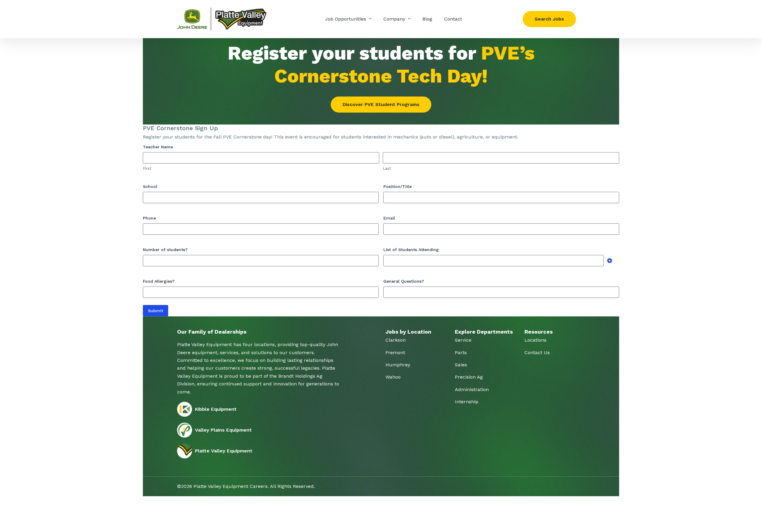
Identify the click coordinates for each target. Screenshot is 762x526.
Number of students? (165, 249)
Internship (466, 401)
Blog (427, 19)
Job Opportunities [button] (346, 19)
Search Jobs (549, 19)
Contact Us (537, 352)
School (150, 186)
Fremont (395, 352)
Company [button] (395, 19)
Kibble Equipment (216, 409)
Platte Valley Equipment (223, 451)
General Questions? (403, 281)
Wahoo (393, 377)
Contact (453, 19)
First (147, 168)
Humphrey (397, 365)
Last (387, 168)
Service (463, 340)
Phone (149, 218)
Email (389, 218)
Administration (472, 389)
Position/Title (397, 186)
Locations (535, 340)
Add (609, 260)
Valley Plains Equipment (223, 430)
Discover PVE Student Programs (381, 104)
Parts (461, 352)
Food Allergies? (158, 281)
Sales (461, 365)
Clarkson (395, 340)
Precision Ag (469, 377)
